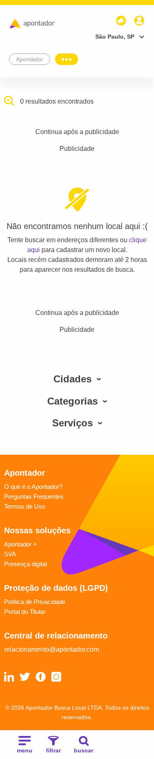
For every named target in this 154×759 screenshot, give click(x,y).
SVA (10, 554)
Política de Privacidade (34, 601)
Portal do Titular (25, 611)
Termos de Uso (24, 506)
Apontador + (20, 544)
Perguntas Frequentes (34, 496)
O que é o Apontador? (33, 486)
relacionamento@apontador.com (51, 649)
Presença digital (25, 563)
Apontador (29, 59)
